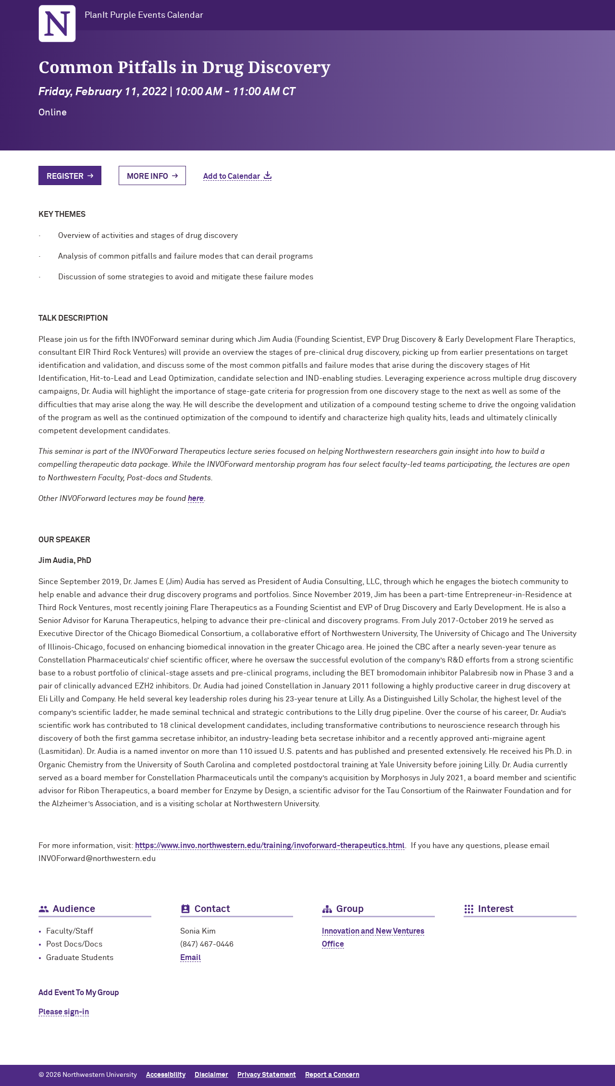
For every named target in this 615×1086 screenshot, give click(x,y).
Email (190, 957)
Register (65, 176)
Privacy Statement (266, 1075)
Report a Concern (332, 1075)
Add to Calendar (231, 176)
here (196, 498)
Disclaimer (211, 1075)
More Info (147, 176)
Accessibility (165, 1075)
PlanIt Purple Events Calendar (144, 15)
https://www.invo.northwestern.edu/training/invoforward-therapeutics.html (270, 845)
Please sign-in (63, 1012)
